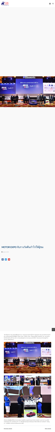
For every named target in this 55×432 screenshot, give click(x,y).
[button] (53, 3)
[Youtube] (9, 259)
